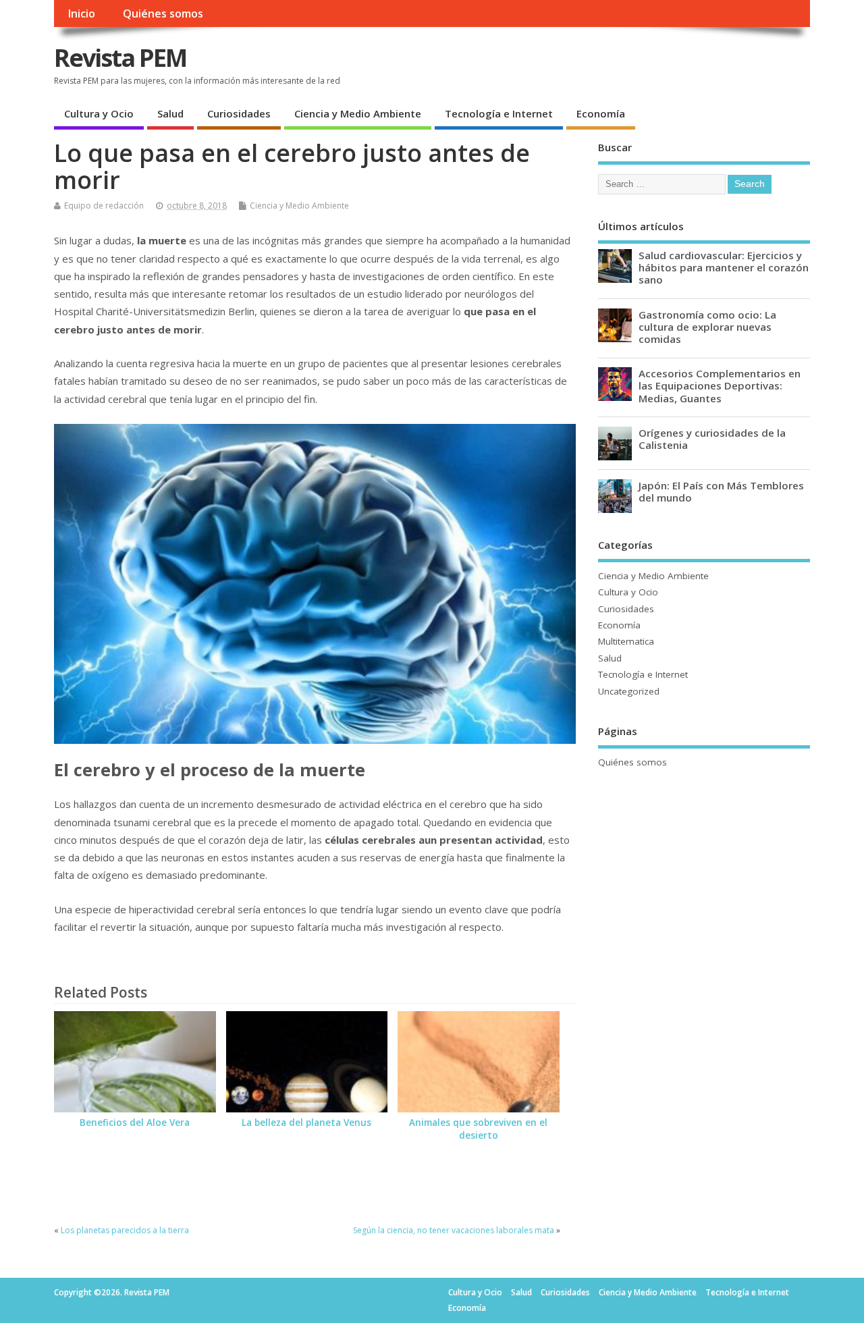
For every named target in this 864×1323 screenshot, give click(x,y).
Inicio (81, 13)
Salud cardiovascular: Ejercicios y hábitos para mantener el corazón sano (724, 267)
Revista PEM (120, 57)
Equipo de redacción (104, 205)
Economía (600, 113)
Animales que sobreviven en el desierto (478, 1128)
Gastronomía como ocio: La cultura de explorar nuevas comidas (707, 327)
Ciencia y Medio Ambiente (357, 113)
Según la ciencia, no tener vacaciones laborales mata (453, 1230)
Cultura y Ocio (99, 113)
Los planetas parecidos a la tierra (125, 1230)
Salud (170, 113)
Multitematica (626, 641)
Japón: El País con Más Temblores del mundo (721, 491)
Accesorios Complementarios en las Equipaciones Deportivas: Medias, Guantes (720, 385)
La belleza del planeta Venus (306, 1122)
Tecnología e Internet (499, 113)
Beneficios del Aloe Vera (135, 1122)
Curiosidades (239, 113)
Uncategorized (628, 691)
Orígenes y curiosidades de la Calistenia (712, 439)
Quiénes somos (163, 13)
